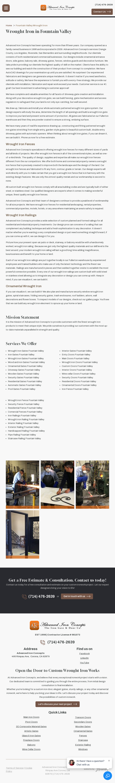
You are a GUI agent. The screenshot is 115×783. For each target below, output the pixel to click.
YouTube (84, 663)
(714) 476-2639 (104, 4)
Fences (83, 735)
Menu (6, 8)
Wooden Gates (83, 726)
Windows (83, 749)
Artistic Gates (31, 731)
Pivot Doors (31, 722)
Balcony (31, 745)
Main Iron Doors (31, 717)
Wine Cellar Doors (31, 749)
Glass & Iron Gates (31, 735)
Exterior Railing (83, 745)
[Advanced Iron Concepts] (57, 7)
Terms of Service (15, 768)
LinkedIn (84, 658)
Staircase (83, 740)
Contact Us (99, 11)
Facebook (84, 653)
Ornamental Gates (83, 731)
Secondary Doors (83, 722)
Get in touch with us (74, 596)
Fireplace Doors (31, 740)
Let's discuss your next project (55, 704)
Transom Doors (83, 717)
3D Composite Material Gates (31, 726)
